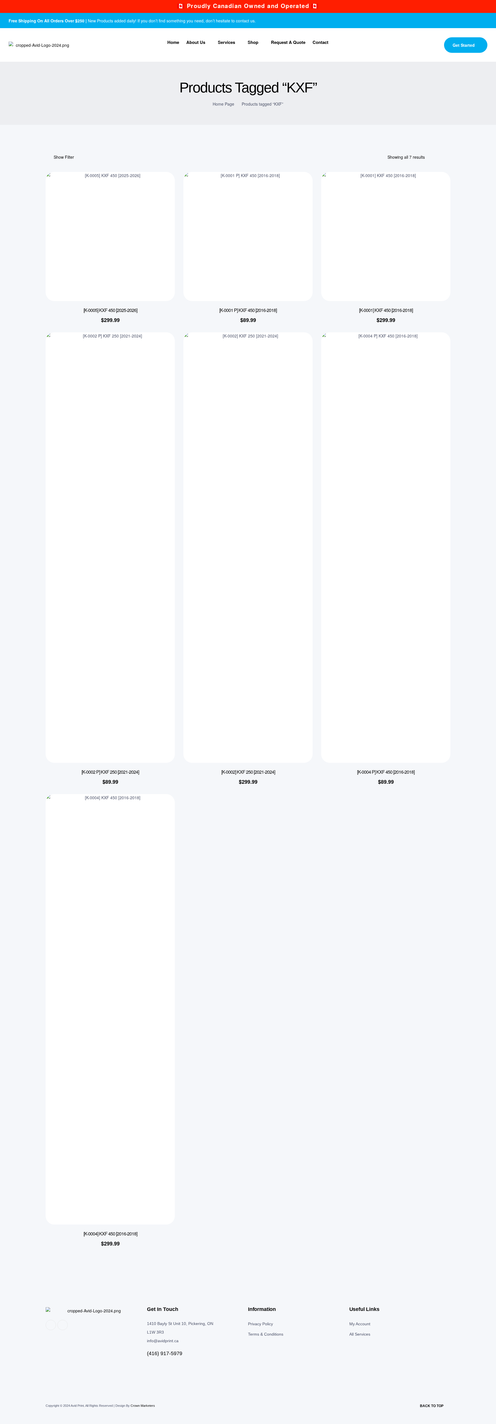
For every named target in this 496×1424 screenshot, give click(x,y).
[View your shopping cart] (435, 45)
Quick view (162, 202)
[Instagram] (481, 20)
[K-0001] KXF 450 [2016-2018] (386, 310)
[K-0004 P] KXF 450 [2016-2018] (385, 772)
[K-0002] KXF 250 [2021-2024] (248, 772)
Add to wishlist (162, 187)
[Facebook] (470, 20)
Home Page (223, 104)
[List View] (447, 157)
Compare (162, 216)
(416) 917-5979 (164, 1353)
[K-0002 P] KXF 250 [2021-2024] (110, 772)
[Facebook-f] (51, 1325)
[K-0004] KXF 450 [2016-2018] (110, 1233)
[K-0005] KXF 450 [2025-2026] (110, 310)
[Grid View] (438, 157)
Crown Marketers (143, 1405)
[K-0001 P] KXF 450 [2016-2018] (248, 310)
